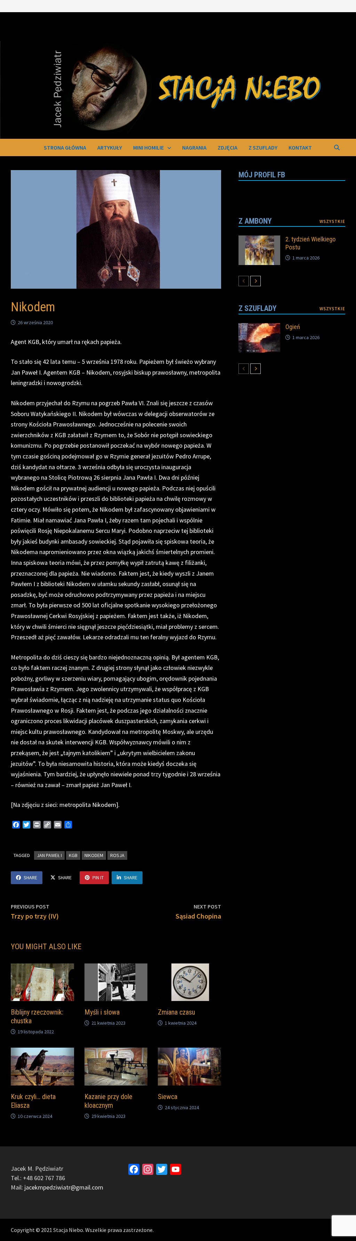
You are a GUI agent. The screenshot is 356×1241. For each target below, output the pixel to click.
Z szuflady (263, 147)
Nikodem (93, 855)
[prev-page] (243, 281)
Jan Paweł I (49, 855)
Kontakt (300, 147)
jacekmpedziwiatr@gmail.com (63, 1187)
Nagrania (194, 147)
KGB (73, 855)
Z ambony (255, 221)
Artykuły (109, 147)
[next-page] (255, 281)
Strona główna (65, 147)
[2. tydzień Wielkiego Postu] (259, 240)
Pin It (98, 877)
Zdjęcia (227, 147)
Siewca (167, 1096)
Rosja (117, 855)
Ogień (292, 326)
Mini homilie (148, 147)
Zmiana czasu (176, 1012)
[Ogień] (259, 328)
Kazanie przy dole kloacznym (108, 1101)
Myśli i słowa (102, 1012)
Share (30, 877)
